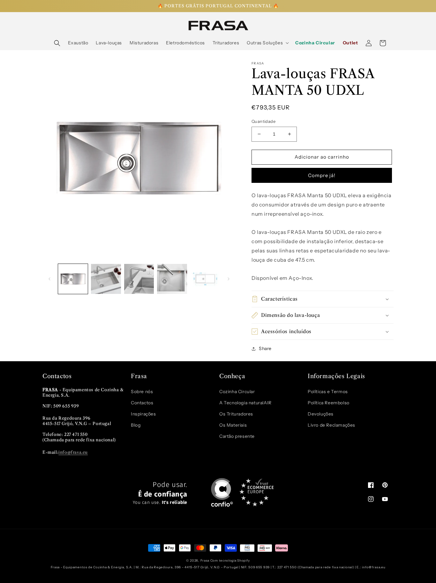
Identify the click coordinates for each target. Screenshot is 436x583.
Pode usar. (160, 493)
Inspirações (143, 414)
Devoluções (321, 414)
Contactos (142, 403)
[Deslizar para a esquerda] (49, 279)
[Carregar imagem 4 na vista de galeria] (172, 279)
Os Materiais (233, 425)
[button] (57, 43)
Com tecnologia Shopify (230, 560)
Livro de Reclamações (331, 425)
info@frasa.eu (73, 452)
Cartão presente (237, 436)
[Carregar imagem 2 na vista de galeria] (106, 279)
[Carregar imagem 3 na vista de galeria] (139, 279)
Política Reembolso (329, 403)
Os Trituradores (236, 414)
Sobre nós (142, 391)
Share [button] (265, 348)
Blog (135, 425)
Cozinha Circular (237, 391)
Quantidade (263, 121)
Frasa (205, 560)
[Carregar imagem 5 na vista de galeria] (205, 279)
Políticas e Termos (328, 391)
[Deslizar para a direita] (229, 279)
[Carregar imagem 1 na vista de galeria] (73, 279)
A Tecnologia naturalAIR (245, 403)
